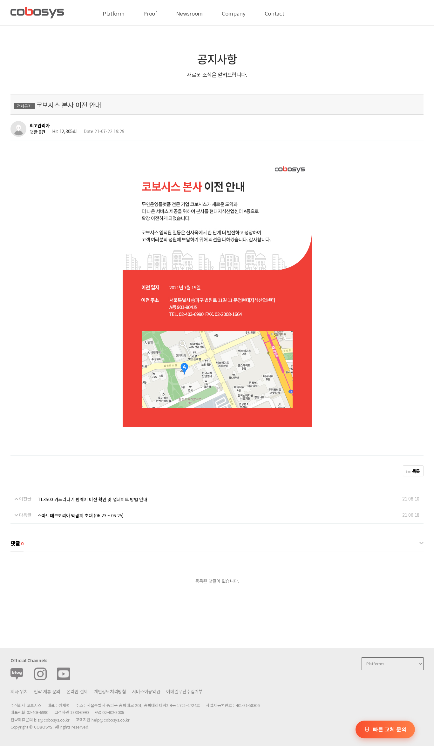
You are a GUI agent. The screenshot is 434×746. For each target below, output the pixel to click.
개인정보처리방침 (110, 691)
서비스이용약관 (146, 691)
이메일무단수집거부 (184, 691)
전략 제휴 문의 (47, 691)
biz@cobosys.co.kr (52, 720)
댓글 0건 (37, 132)
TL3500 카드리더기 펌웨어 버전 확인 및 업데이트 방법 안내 (92, 499)
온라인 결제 (77, 691)
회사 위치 (19, 691)
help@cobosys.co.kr (110, 720)
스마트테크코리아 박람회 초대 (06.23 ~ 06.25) (81, 515)
